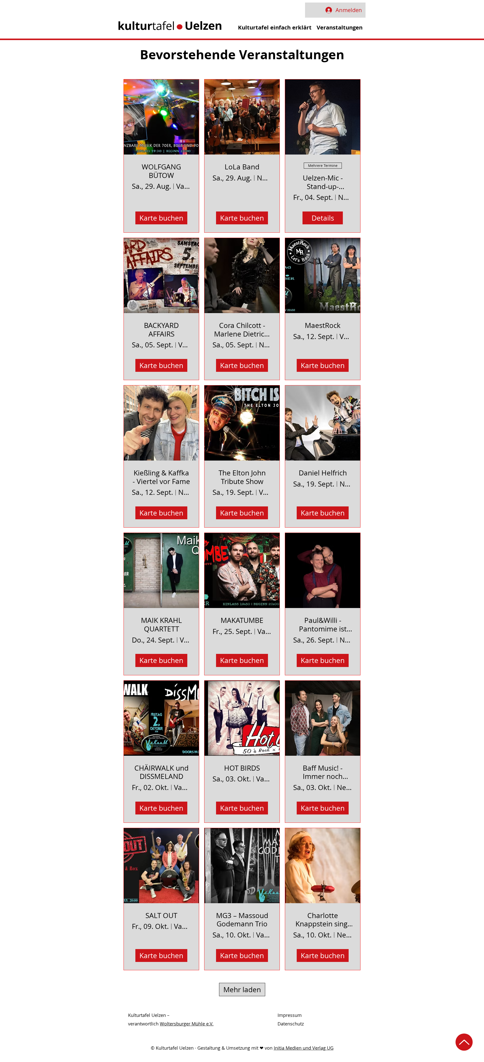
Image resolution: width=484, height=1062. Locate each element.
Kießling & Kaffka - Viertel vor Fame (161, 477)
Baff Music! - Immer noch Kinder (323, 772)
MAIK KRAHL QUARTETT (161, 624)
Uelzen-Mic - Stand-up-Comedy (323, 182)
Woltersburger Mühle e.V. (187, 1024)
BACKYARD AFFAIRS (161, 329)
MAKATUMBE (242, 620)
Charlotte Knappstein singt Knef (322, 919)
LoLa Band (242, 167)
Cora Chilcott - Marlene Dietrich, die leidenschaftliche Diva (242, 329)
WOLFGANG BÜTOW (161, 171)
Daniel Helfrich (323, 473)
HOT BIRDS (242, 768)
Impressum (290, 1015)
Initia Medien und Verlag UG (304, 1048)
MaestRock (323, 325)
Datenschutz (291, 1024)
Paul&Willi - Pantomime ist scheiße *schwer (323, 624)
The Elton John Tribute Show (242, 477)
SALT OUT (161, 915)
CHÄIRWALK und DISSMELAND (161, 772)
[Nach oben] (464, 1042)
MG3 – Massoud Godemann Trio (242, 919)
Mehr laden (242, 989)
